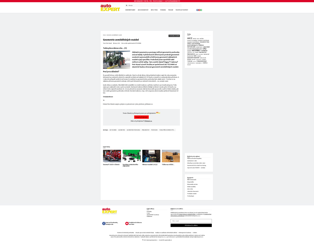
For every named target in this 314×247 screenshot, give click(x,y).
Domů (104, 35)
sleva (189, 59)
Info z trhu (154, 10)
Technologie (190, 196)
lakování (206, 47)
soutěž (193, 59)
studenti (204, 59)
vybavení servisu (191, 63)
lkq (204, 49)
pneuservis (191, 54)
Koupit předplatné (141, 117)
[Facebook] (197, 10)
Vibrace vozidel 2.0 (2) (149, 164)
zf (201, 63)
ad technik (113, 130)
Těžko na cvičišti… (168, 164)
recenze (201, 54)
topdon (189, 61)
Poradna (163, 10)
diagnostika (204, 42)
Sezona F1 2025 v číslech (111, 164)
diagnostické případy (193, 42)
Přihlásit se (148, 121)
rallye (197, 54)
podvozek (154, 130)
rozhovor (190, 56)
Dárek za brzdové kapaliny (194, 158)
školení (189, 64)
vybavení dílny (201, 61)
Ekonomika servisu (192, 184)
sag (195, 56)
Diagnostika (190, 182)
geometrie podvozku (133, 130)
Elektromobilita (191, 186)
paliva (196, 52)
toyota (194, 61)
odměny (204, 51)
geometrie (121, 130)
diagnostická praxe (203, 40)
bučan (201, 38)
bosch (194, 38)
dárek (189, 43)
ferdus (201, 45)
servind (199, 56)
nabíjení (189, 50)
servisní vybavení (193, 58)
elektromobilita (192, 45)
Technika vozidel (174, 36)
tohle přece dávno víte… (167, 130)
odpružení (189, 52)
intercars (191, 47)
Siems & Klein (203, 57)
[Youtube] (199, 10)
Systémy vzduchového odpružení (130, 165)
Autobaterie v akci (192, 161)
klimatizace (199, 47)
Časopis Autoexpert (182, 10)
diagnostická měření (192, 40)
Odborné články (130, 10)
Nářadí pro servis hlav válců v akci (196, 163)
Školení (170, 10)
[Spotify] (201, 10)
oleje (193, 52)
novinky (196, 50)
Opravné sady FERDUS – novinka (196, 167)
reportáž (206, 54)
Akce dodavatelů (143, 10)
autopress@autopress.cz (196, 237)
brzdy (198, 38)
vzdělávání (198, 63)
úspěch (205, 63)
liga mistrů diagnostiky (194, 49)
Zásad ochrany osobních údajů (187, 214)
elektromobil (196, 43)
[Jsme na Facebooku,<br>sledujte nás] (103, 223)
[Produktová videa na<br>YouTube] (127, 223)
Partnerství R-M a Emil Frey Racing (196, 165)
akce (189, 38)
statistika (198, 59)
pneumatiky (145, 130)
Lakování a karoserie (193, 191)
